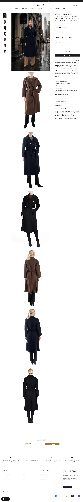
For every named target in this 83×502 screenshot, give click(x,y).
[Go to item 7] (5, 51)
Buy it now (67, 55)
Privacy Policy (5, 477)
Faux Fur (49, 8)
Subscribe (67, 486)
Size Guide (25, 473)
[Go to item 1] (5, 15)
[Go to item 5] (5, 39)
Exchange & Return (44, 475)
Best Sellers (25, 8)
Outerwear (41, 8)
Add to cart (67, 51)
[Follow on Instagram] (3, 491)
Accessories (57, 8)
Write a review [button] (52, 444)
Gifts (64, 8)
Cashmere (33, 8)
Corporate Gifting (6, 475)
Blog (23, 478)
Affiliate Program (6, 478)
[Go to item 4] (5, 33)
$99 (48, 1)
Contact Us (42, 473)
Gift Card (24, 477)
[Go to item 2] (5, 21)
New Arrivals (16, 8)
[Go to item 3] (5, 27)
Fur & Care (25, 475)
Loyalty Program (43, 478)
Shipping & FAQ (43, 477)
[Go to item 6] (5, 45)
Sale (69, 8)
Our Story (5, 473)
